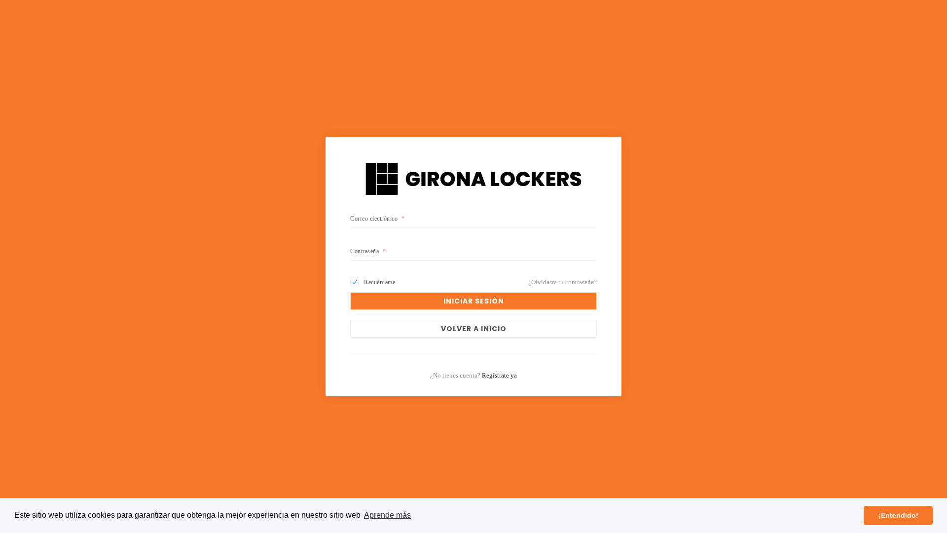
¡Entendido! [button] (898, 515)
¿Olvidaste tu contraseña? (562, 282)
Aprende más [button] (387, 515)
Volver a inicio (474, 329)
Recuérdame (379, 282)
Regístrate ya (499, 375)
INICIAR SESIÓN (473, 301)
